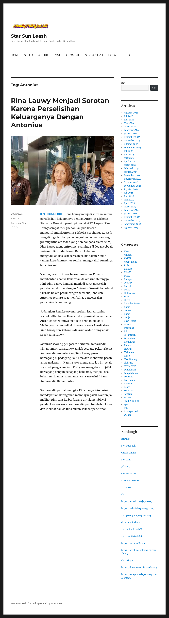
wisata (127, 415)
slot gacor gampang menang (136, 515)
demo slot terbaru (130, 522)
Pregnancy (129, 380)
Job (125, 331)
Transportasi (131, 411)
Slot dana (126, 459)
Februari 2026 (131, 130)
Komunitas (129, 341)
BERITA (15, 218)
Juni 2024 (129, 196)
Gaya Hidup (130, 321)
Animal (128, 254)
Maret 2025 (130, 165)
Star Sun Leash (29, 36)
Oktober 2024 (131, 182)
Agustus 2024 (131, 189)
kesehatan (129, 338)
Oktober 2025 (131, 144)
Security (128, 390)
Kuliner (128, 345)
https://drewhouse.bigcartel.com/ (139, 567)
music (127, 355)
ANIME (127, 258)
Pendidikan (130, 369)
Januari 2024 (130, 213)
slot (123, 494)
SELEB (28, 55)
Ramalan (128, 383)
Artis (126, 265)
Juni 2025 (129, 154)
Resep (127, 387)
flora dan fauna (132, 303)
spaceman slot (128, 473)
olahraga (128, 362)
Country (128, 282)
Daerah (128, 286)
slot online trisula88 (131, 529)
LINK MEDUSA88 (130, 480)
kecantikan (130, 335)
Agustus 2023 (131, 227)
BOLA (112, 55)
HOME (15, 55)
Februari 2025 (131, 168)
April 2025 (129, 161)
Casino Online (128, 452)
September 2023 (132, 224)
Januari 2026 (130, 133)
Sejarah (128, 394)
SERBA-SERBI (94, 55)
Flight (127, 300)
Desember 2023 (132, 217)
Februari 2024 (131, 210)
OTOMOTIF (73, 55)
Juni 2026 (129, 119)
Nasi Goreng (130, 359)
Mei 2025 (129, 158)
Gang (127, 314)
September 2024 (132, 185)
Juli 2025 (128, 151)
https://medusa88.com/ (134, 543)
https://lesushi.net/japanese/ (136, 501)
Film (126, 296)
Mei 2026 (129, 123)
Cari (123, 83)
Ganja (127, 317)
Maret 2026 (130, 126)
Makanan (129, 352)
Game (127, 307)
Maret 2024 (130, 206)
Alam (126, 251)
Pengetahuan (131, 373)
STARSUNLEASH (51, 214)
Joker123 (125, 466)
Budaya (128, 279)
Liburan (128, 348)
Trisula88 (126, 487)
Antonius (16, 223)
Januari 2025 (130, 171)
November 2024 (132, 178)
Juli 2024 (128, 192)
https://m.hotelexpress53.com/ (137, 508)
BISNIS (57, 55)
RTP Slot (125, 438)
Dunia (127, 289)
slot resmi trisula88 (131, 536)
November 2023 (132, 220)
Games (127, 310)
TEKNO (125, 55)
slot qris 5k (127, 560)
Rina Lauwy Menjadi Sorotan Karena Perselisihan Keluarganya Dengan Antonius (60, 112)
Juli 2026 (128, 116)
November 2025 (132, 140)
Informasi (129, 328)
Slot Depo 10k (128, 445)
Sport (127, 404)
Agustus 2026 (131, 112)
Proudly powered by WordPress (46, 603)
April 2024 (129, 203)
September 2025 (132, 147)
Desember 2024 (132, 175)
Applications (130, 261)
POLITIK (42, 55)
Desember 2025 (132, 137)
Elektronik (129, 293)
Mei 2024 (129, 199)
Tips (126, 408)
